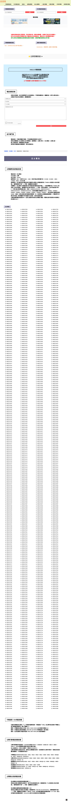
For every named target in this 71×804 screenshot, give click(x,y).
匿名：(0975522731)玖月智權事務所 (14, 45)
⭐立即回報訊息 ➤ (35, 56)
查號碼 (3, 1)
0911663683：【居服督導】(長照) (45, 47)
